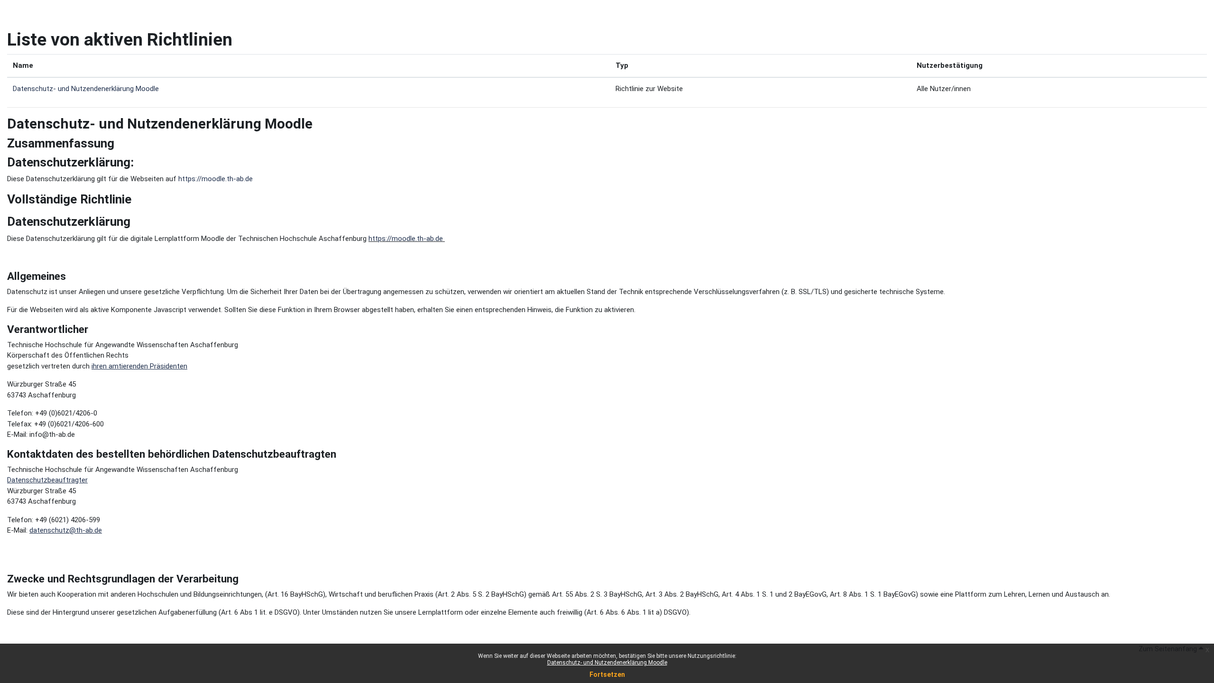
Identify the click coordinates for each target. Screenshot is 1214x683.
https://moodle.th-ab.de (215, 179)
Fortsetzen (607, 674)
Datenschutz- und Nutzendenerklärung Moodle (607, 662)
